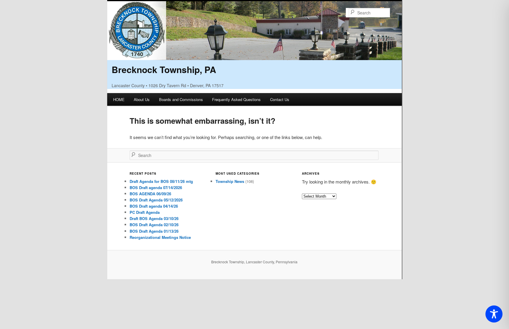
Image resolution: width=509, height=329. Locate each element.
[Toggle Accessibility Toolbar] (494, 314)
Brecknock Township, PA (164, 69)
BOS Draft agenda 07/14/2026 (156, 187)
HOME (119, 99)
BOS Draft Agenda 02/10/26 (154, 224)
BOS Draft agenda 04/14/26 (154, 206)
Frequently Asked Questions (236, 99)
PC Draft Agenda (145, 212)
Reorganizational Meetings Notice (160, 237)
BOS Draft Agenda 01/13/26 (154, 231)
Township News (230, 181)
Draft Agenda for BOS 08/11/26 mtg (161, 181)
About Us (142, 99)
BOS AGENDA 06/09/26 (150, 193)
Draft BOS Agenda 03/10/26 (154, 218)
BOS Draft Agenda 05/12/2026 (156, 200)
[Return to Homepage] (254, 56)
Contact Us (279, 99)
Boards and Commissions (181, 99)
